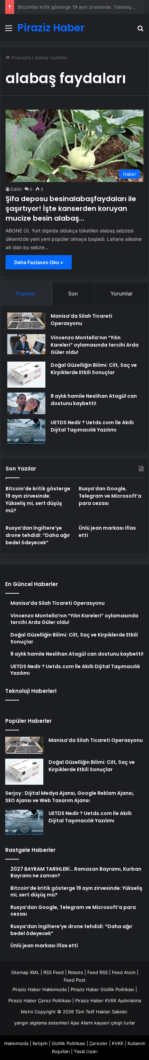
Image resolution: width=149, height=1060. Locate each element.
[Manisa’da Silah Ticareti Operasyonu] (26, 321)
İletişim (40, 1043)
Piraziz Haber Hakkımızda (39, 989)
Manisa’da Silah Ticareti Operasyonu (81, 320)
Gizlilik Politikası (68, 1043)
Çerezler (98, 1043)
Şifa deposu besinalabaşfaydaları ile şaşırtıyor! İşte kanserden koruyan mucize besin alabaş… (71, 208)
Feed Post (75, 980)
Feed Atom (123, 972)
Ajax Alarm (81, 1023)
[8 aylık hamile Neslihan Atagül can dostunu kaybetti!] (26, 403)
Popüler (26, 293)
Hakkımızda (16, 1043)
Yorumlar (122, 293)
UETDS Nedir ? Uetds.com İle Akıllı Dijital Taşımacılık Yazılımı (92, 426)
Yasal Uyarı (85, 1051)
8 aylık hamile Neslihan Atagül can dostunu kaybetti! (94, 400)
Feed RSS (97, 972)
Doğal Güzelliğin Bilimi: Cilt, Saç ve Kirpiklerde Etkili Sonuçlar (94, 369)
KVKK (117, 1043)
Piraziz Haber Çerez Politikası (39, 1000)
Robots (75, 972)
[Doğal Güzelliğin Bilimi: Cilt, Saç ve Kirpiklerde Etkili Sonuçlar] (26, 375)
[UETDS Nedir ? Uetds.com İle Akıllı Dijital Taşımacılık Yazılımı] (26, 432)
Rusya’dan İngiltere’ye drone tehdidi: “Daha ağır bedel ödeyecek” (38, 535)
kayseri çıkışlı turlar (114, 1023)
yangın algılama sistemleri (41, 1023)
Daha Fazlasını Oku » (38, 262)
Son (73, 293)
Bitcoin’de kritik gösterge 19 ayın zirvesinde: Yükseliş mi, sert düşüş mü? (38, 499)
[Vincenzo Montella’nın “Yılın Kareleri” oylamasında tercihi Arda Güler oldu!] (26, 344)
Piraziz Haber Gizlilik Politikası (102, 989)
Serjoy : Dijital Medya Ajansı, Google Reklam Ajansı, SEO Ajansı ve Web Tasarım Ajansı (69, 797)
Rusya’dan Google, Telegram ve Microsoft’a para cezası (110, 496)
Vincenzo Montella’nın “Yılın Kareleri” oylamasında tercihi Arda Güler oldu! (95, 345)
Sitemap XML (25, 972)
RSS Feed (53, 972)
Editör (16, 189)
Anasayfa (20, 57)
